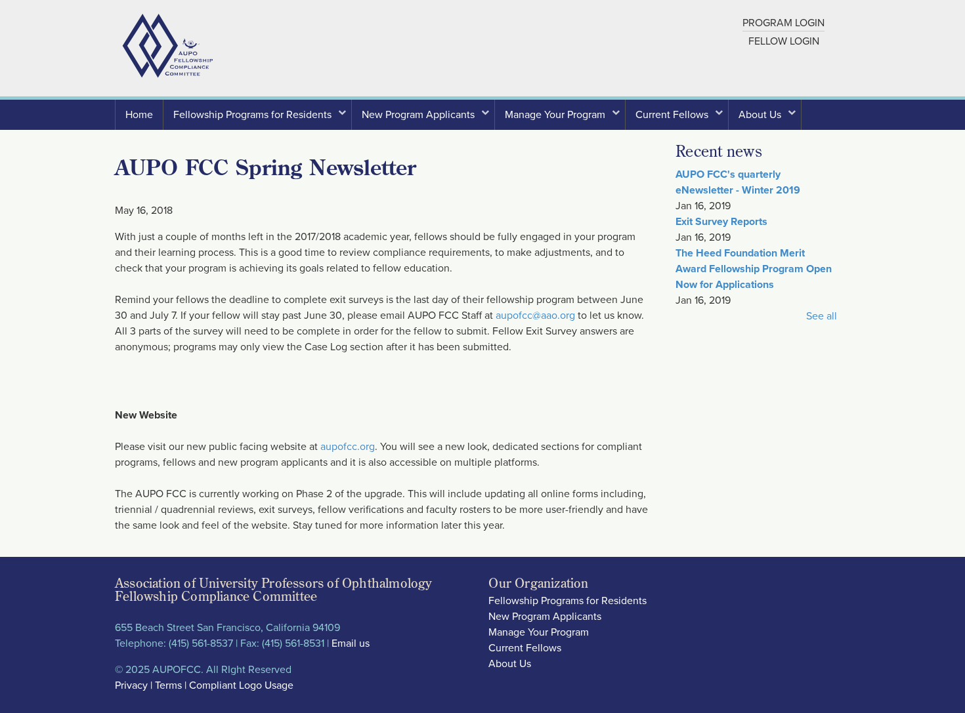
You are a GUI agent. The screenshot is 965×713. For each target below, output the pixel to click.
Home (139, 114)
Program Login (783, 23)
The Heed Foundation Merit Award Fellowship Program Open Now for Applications (754, 269)
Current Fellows (676, 119)
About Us (765, 119)
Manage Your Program (560, 119)
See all (821, 316)
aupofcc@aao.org (535, 315)
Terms (168, 685)
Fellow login (783, 41)
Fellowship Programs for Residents (257, 119)
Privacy (131, 685)
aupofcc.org (347, 446)
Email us (351, 643)
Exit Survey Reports (721, 221)
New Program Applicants (423, 119)
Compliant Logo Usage (241, 685)
